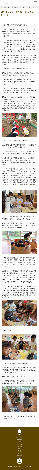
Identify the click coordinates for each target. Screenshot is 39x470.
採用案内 (19, 451)
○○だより (19, 444)
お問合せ (19, 455)
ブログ (6, 7)
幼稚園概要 (19, 439)
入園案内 (19, 446)
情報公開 (19, 453)
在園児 (19, 448)
